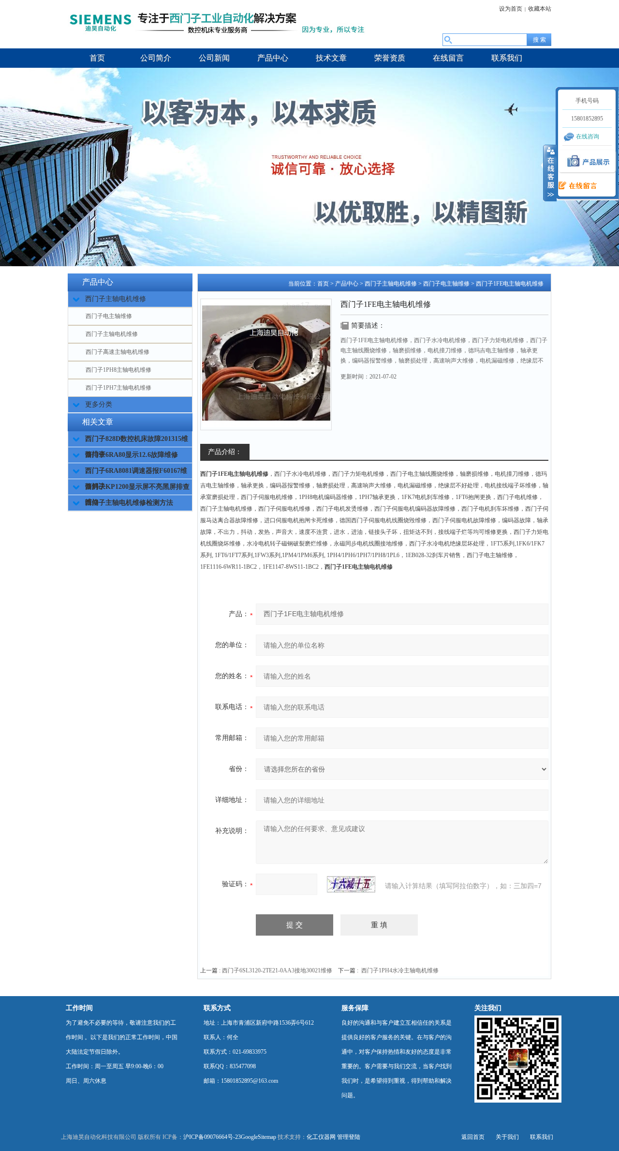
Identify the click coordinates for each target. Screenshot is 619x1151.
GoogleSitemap (258, 1137)
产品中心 (346, 283)
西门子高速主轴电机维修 (117, 351)
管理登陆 (348, 1137)
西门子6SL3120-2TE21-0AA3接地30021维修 (277, 970)
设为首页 (510, 8)
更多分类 (98, 404)
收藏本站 (539, 8)
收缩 (550, 172)
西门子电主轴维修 (109, 316)
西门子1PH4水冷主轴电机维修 (400, 970)
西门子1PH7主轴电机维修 (118, 387)
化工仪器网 (321, 1137)
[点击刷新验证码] (351, 884)
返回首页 (473, 1137)
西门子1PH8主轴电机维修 (118, 369)
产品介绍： (225, 451)
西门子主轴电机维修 (112, 334)
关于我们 (507, 1137)
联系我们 (541, 1137)
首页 (323, 283)
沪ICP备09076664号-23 (212, 1137)
